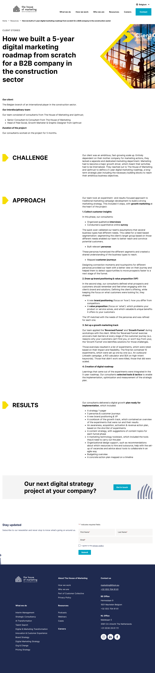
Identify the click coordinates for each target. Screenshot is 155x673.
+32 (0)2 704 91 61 (109, 589)
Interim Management (25, 612)
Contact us (106, 578)
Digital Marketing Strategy (28, 641)
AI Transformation (24, 621)
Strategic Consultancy (26, 616)
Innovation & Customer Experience (31, 633)
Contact (143, 12)
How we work (82, 12)
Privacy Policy (64, 597)
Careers (127, 12)
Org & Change (22, 645)
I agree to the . (92, 546)
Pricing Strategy (23, 649)
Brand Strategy (22, 637)
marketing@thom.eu (110, 585)
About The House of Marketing (72, 578)
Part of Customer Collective (71, 593)
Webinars (62, 616)
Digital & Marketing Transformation (32, 629)
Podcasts (62, 612)
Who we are (98, 12)
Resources (114, 12)
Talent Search (22, 625)
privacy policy (98, 546)
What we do (65, 12)
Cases (61, 621)
